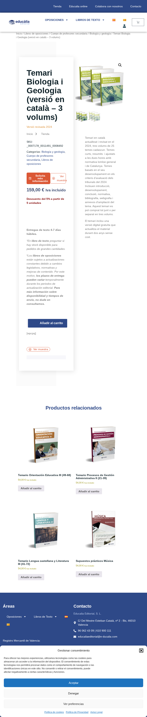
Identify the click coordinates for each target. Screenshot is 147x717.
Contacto (135, 6)
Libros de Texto (88, 19)
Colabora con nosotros (109, 6)
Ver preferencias (73, 704)
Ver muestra (40, 349)
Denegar (73, 693)
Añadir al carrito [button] (31, 488)
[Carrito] (138, 22)
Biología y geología (100, 33)
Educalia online (78, 6)
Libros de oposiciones (36, 33)
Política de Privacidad (77, 712)
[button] (141, 650)
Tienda (57, 6)
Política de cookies (54, 712)
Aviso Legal (96, 712)
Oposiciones (54, 19)
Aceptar (73, 682)
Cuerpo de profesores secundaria (69, 33)
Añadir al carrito (51, 323)
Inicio (19, 33)
